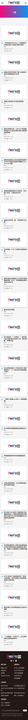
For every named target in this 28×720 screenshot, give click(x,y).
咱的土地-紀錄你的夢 (7, 693)
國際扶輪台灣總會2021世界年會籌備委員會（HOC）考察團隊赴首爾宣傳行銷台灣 (15, 280)
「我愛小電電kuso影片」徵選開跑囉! (15, 400)
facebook (11, 661)
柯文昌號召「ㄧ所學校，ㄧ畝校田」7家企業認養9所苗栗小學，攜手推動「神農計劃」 (15, 339)
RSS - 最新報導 (5, 703)
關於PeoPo (4, 668)
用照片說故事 (5, 695)
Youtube (16, 661)
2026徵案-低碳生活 (19, 686)
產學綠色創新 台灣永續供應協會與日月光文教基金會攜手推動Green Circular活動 (15, 162)
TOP (25, 710)
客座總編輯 (17, 678)
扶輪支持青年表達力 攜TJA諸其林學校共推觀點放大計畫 (15, 73)
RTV (5, 47)
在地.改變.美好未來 (19, 693)
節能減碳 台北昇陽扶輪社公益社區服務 (15, 608)
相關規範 (3, 670)
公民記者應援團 (18, 673)
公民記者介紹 (18, 675)
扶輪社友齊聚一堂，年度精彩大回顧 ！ (15, 221)
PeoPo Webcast (18, 670)
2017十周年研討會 (19, 688)
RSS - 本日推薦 (5, 705)
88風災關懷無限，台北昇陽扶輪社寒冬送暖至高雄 (15, 484)
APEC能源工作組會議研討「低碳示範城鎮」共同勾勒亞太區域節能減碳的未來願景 (15, 578)
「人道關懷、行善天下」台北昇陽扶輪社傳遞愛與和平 (15, 637)
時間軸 (3, 673)
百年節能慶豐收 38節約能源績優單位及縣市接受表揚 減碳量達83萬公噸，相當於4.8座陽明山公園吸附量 (15, 547)
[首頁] (14, 3)
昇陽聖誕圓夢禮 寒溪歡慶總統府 (14, 456)
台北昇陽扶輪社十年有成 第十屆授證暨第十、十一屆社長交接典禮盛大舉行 (15, 370)
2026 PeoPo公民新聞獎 (7, 689)
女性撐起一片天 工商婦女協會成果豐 (15, 250)
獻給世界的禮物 (9, 309)
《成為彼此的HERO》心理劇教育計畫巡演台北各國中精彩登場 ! (15, 44)
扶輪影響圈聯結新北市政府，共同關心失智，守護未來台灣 (15, 192)
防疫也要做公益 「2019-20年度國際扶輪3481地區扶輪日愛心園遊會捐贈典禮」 (15, 130)
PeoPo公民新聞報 (19, 668)
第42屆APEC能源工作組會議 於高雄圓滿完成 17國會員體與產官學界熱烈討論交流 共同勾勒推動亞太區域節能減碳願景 (15, 515)
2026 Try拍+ (4, 686)
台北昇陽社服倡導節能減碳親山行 (15, 428)
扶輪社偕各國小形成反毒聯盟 (13, 101)
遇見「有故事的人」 (19, 695)
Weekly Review (5, 675)
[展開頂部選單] (25, 2)
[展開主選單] (2, 2)
